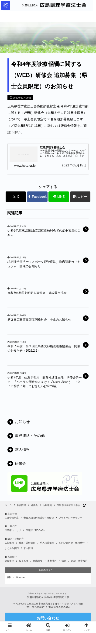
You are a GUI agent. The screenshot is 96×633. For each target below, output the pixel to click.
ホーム (8, 505)
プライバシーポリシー (70, 517)
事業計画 (52, 561)
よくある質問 (12, 548)
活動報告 (47, 505)
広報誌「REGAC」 (36, 530)
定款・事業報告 (79, 561)
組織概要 (37, 561)
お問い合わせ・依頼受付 (72, 542)
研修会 (34, 505)
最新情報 (21, 505)
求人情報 (28, 548)
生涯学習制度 (12, 517)
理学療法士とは (13, 530)
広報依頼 (9, 542)
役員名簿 (23, 561)
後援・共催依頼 (27, 542)
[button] (80, 196)
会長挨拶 (9, 561)
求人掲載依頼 (47, 542)
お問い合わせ (48, 618)
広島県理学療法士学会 (68, 505)
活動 (64, 561)
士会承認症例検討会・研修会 (39, 517)
